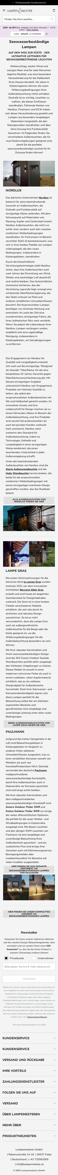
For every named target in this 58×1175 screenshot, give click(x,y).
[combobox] (29, 19)
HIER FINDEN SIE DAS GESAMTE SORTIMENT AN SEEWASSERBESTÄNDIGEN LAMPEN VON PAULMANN (29, 869)
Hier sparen (32, 29)
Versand (10, 1103)
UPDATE (27, 34)
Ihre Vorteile (14, 1071)
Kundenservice (15, 1038)
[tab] (29, 1038)
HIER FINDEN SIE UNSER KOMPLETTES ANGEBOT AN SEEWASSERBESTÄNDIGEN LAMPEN (29, 913)
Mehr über (11, 1125)
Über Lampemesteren (21, 1114)
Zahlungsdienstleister (23, 1081)
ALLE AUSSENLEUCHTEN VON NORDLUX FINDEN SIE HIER (29, 500)
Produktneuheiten (19, 1136)
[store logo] (21, 10)
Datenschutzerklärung (37, 1017)
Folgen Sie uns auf (19, 1092)
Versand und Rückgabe (23, 1060)
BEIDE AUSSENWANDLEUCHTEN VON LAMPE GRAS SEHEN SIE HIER (29, 723)
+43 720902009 (38, 1159)
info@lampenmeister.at (30, 1164)
